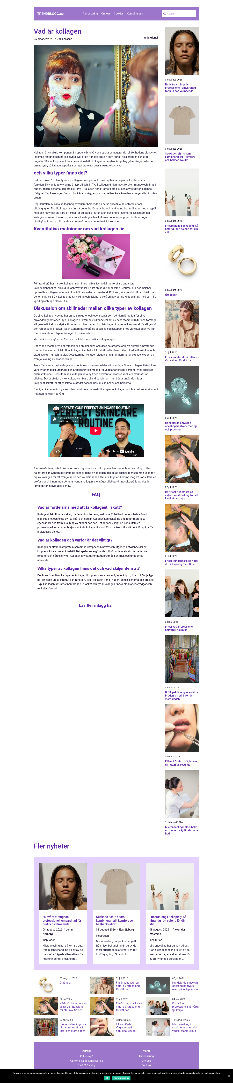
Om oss (106, 13)
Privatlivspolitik (121, 1078)
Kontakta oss (135, 13)
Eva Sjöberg (126, 929)
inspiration (49, 940)
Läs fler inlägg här (96, 605)
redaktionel (151, 37)
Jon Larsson (64, 39)
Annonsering (90, 13)
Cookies (118, 13)
